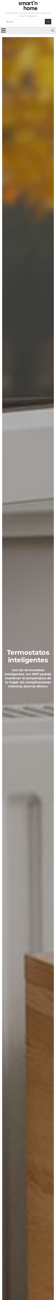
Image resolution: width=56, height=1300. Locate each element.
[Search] (52, 30)
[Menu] (3, 30)
